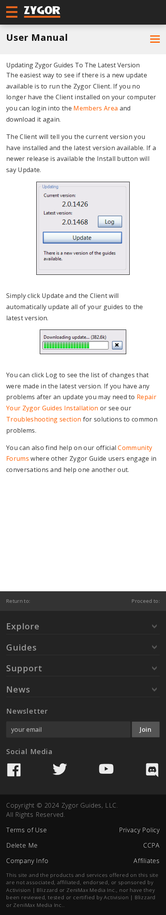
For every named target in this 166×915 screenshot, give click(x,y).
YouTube (106, 770)
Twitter (60, 770)
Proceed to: (146, 600)
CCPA (151, 845)
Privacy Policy (139, 830)
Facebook (14, 770)
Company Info (27, 860)
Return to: (18, 600)
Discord (152, 770)
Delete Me (22, 845)
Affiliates (147, 860)
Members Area (95, 108)
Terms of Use (26, 830)
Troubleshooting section (43, 419)
